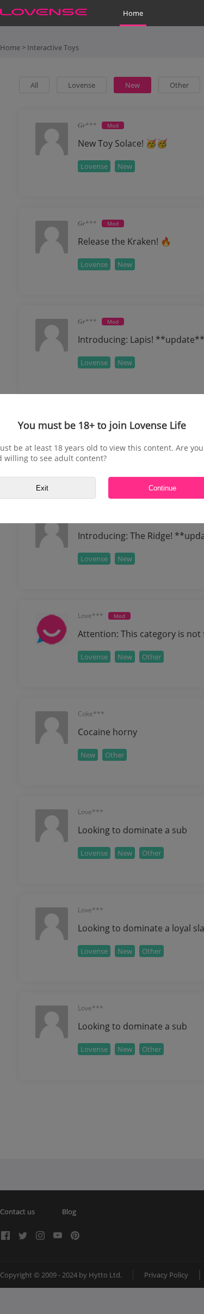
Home (133, 13)
